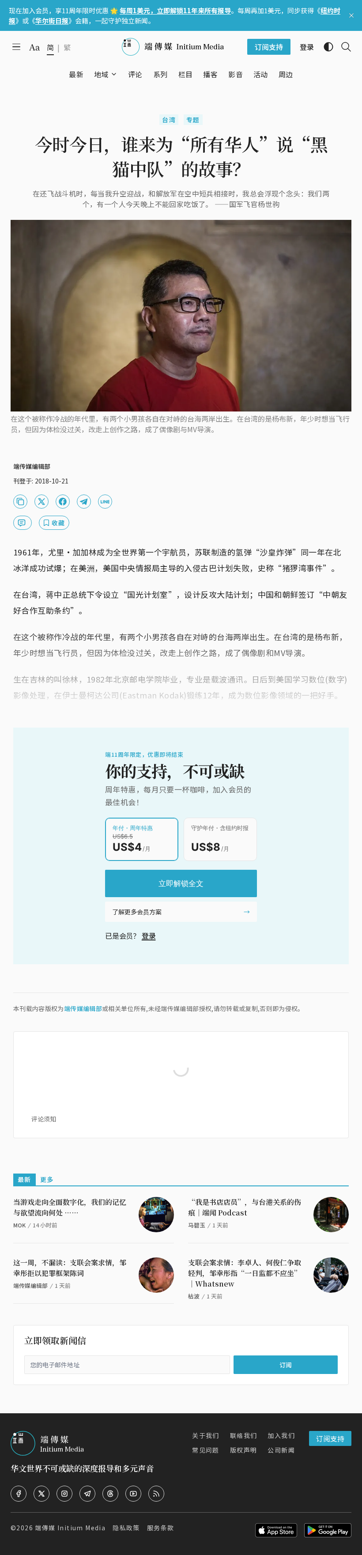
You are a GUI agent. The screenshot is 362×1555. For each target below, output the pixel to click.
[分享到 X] (41, 501)
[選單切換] (113, 74)
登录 (149, 935)
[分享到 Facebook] (63, 501)
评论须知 (43, 1118)
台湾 (169, 119)
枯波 (194, 1296)
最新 (24, 1179)
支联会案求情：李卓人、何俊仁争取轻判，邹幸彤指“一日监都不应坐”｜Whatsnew (244, 1273)
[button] (101, 74)
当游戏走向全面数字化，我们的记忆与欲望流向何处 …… (69, 1207)
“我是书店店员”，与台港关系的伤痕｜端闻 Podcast (244, 1207)
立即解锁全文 (181, 883)
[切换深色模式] (325, 47)
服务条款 (160, 1527)
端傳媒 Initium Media (70, 1527)
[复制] (20, 501)
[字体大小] (34, 47)
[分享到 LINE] (105, 501)
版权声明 (243, 1450)
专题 (193, 119)
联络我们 (243, 1435)
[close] (351, 15)
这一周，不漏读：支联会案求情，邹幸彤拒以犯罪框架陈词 (69, 1267)
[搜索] (342, 47)
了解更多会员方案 (137, 911)
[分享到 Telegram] (84, 501)
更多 (47, 1179)
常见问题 (205, 1450)
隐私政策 (126, 1527)
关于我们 (205, 1435)
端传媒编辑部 (83, 1008)
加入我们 (281, 1435)
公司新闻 (281, 1450)
